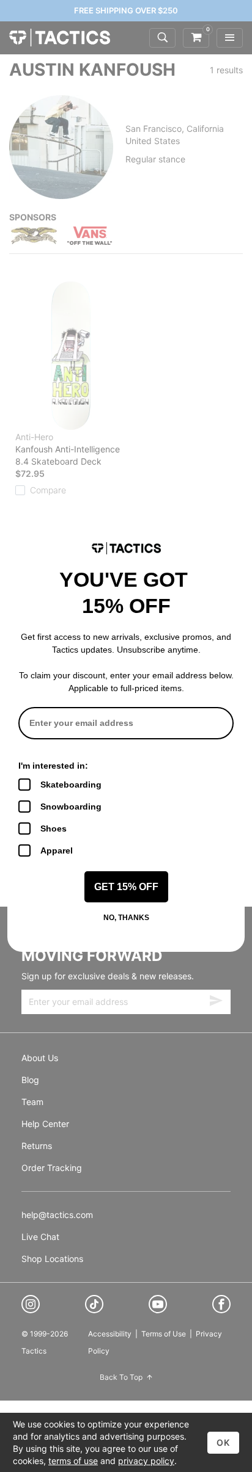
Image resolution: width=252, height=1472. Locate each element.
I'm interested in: (53, 765)
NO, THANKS (126, 917)
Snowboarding (71, 806)
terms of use (73, 1461)
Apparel (56, 850)
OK (223, 1442)
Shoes (53, 828)
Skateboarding (71, 784)
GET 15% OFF (126, 887)
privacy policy (146, 1461)
